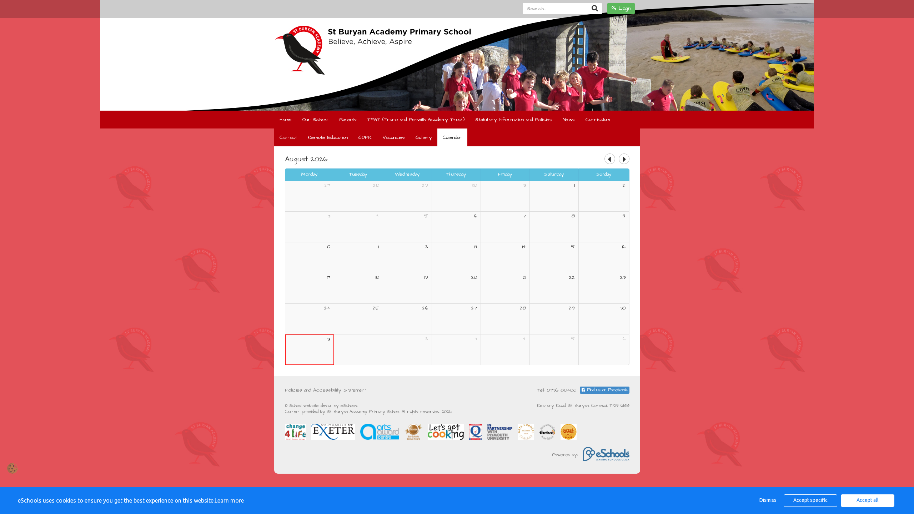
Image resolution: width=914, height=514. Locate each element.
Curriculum (598, 119)
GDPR (365, 137)
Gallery (424, 137)
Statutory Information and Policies (513, 119)
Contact (288, 137)
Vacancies (393, 137)
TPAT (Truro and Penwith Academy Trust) (415, 119)
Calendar (452, 137)
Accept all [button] (868, 500)
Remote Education (328, 137)
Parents (348, 119)
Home (286, 119)
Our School (315, 119)
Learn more (229, 500)
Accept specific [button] (810, 500)
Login (624, 8)
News (569, 119)
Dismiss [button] (768, 500)
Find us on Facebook (606, 390)
